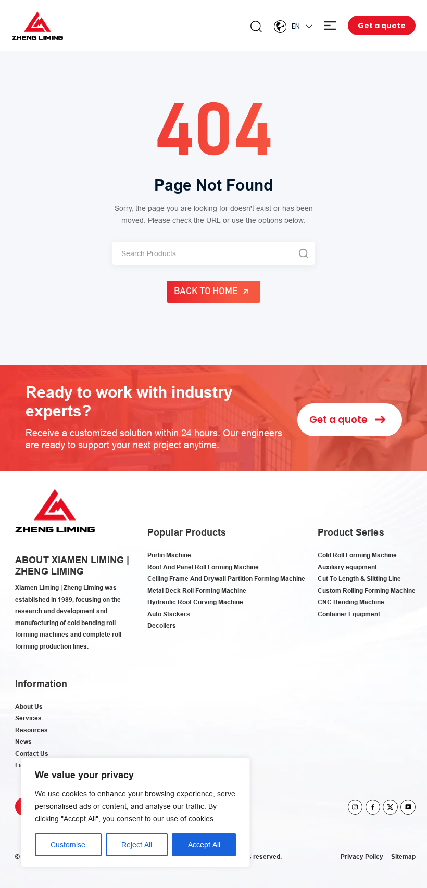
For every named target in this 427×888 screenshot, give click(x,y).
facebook (373, 807)
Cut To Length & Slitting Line (359, 578)
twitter (390, 807)
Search (256, 26)
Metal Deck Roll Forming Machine (196, 590)
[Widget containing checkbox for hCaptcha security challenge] (296, 556)
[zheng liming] (38, 25)
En (296, 26)
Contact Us (31, 753)
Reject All (136, 845)
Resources (31, 730)
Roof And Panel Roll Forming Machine (203, 567)
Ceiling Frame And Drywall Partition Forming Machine (226, 578)
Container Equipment (349, 614)
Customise (68, 845)
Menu (330, 26)
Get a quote (382, 25)
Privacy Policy (362, 856)
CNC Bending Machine (351, 602)
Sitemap (403, 856)
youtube (408, 807)
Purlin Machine (169, 555)
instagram (355, 807)
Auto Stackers (168, 614)
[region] (135, 812)
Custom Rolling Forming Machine (367, 590)
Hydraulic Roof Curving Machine (195, 602)
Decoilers (161, 625)
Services (28, 718)
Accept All (204, 845)
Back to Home (206, 291)
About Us (29, 707)
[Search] (303, 253)
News (23, 741)
